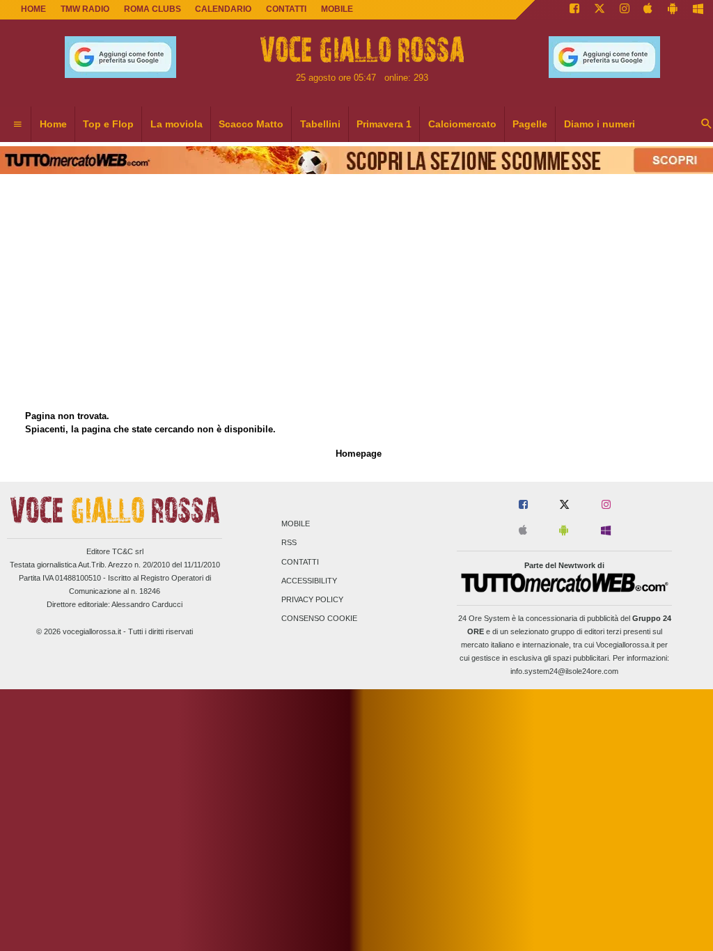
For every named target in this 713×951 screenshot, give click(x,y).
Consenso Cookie (319, 619)
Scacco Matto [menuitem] (251, 123)
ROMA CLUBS (152, 9)
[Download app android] (672, 9)
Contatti (300, 562)
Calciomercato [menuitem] (462, 123)
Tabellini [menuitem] (320, 123)
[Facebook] (574, 9)
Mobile (295, 524)
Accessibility (309, 580)
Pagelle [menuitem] (529, 123)
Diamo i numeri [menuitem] (599, 123)
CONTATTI (286, 9)
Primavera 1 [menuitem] (384, 123)
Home (33, 9)
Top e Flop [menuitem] (108, 123)
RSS (289, 543)
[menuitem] (17, 124)
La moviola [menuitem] (176, 123)
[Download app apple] (648, 9)
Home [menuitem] (53, 123)
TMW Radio (85, 9)
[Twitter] (599, 9)
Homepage (359, 453)
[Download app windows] (698, 9)
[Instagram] (625, 9)
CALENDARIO (223, 9)
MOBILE (337, 9)
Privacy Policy (312, 599)
